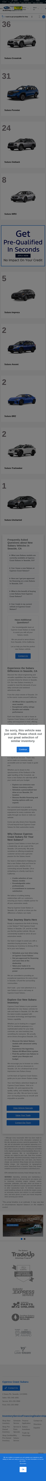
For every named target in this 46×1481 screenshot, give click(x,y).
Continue (23, 749)
